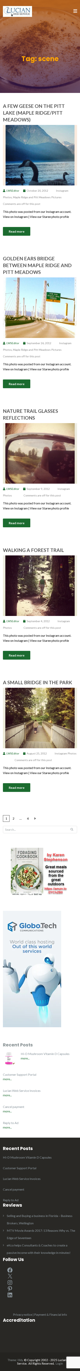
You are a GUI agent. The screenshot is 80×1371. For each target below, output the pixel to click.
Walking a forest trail (33, 550)
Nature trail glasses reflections (30, 414)
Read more (16, 231)
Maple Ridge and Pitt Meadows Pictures (37, 197)
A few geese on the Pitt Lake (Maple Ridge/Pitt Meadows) (34, 112)
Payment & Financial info (50, 1314)
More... (25, 1058)
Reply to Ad (10, 1123)
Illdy (20, 1360)
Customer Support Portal (19, 1074)
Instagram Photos (66, 753)
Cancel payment (13, 1107)
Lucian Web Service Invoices (22, 1090)
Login (59, 1363)
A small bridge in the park (37, 682)
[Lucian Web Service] (17, 11)
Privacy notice (22, 1314)
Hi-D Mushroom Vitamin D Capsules (45, 1054)
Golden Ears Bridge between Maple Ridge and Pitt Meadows (37, 265)
